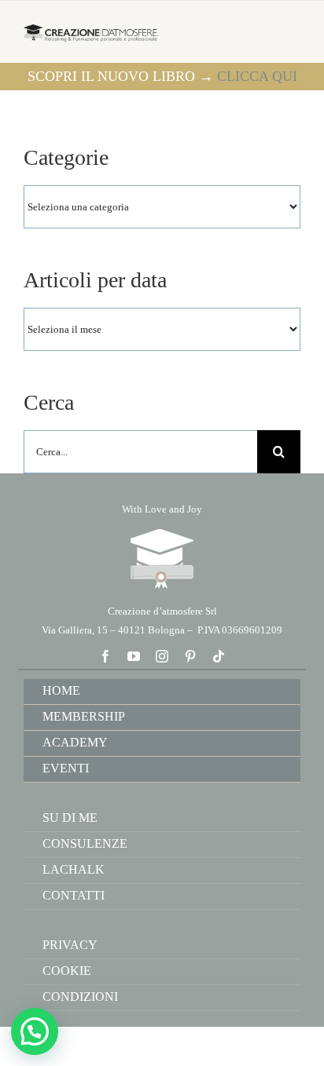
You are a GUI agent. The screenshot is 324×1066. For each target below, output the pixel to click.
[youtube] (133, 656)
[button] (34, 1031)
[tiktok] (218, 656)
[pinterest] (190, 656)
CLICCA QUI (257, 76)
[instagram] (162, 656)
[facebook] (105, 656)
